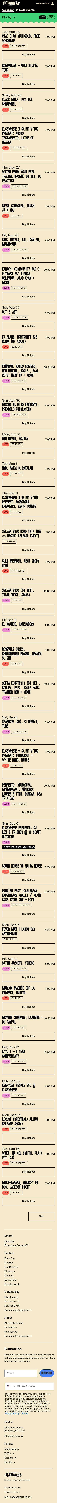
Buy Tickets (28, 54)
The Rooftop (11, 1267)
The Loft (8, 1275)
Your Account (11, 1301)
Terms (25, 1413)
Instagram (10, 1449)
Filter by (6, 17)
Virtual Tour (10, 1280)
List (42, 17)
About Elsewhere (13, 1323)
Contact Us (10, 1327)
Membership (11, 1297)
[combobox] (10, 1386)
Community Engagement (18, 1310)
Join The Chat (11, 1305)
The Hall (8, 1262)
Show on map (12, 1436)
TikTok (7, 1453)
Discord (8, 1457)
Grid (50, 17)
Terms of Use (11, 1492)
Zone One (9, 1258)
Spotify (8, 1462)
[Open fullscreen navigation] (52, 10)
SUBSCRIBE (47, 1373)
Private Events (25, 9)
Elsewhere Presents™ (16, 1245)
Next (41, 1216)
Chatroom (9, 1271)
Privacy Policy (12, 1413)
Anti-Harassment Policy (18, 1497)
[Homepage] (11, 3)
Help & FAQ (10, 1331)
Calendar (8, 9)
